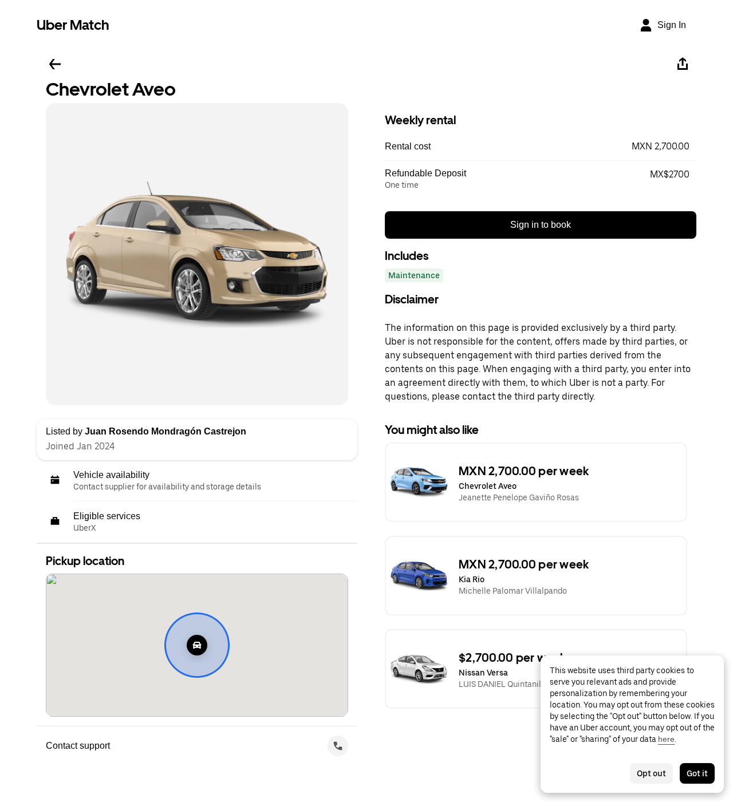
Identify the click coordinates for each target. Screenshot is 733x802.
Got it (697, 773)
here (666, 739)
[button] (540, 146)
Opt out (651, 773)
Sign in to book (540, 225)
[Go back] (55, 64)
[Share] (682, 64)
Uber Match (73, 25)
